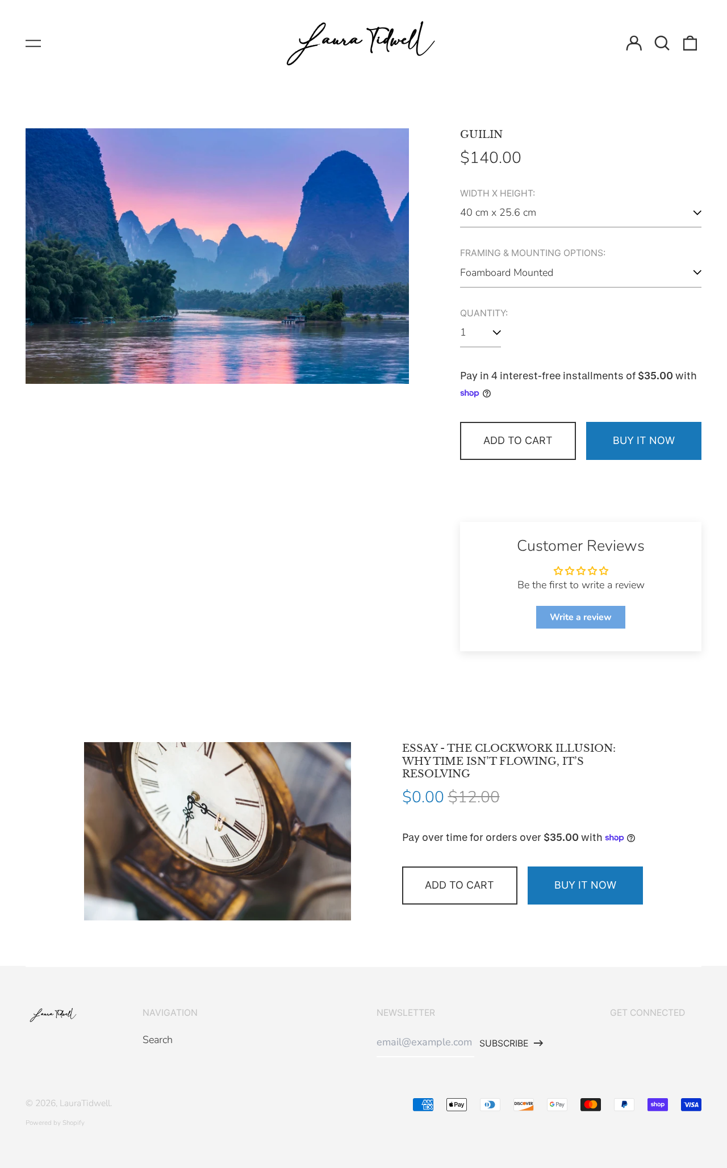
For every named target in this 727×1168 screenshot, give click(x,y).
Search (158, 1039)
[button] (662, 43)
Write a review (581, 617)
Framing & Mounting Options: (532, 253)
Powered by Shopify (55, 1122)
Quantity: (484, 313)
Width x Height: (497, 194)
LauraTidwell (85, 1103)
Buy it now (644, 440)
